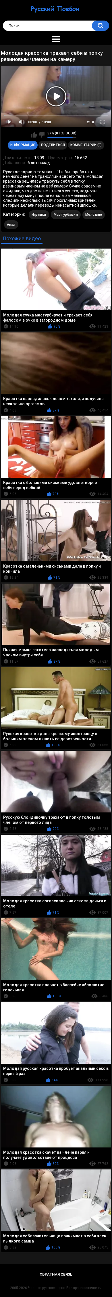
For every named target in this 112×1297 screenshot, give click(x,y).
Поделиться (53, 145)
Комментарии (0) (86, 145)
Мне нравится (34, 135)
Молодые (93, 215)
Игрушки (39, 215)
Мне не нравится (41, 135)
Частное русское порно (46, 1288)
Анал (11, 225)
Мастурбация (66, 215)
